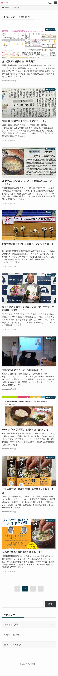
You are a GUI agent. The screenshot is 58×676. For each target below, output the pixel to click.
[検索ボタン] (50, 2)
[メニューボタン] (55, 2)
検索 (50, 604)
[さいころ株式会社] (4, 2)
